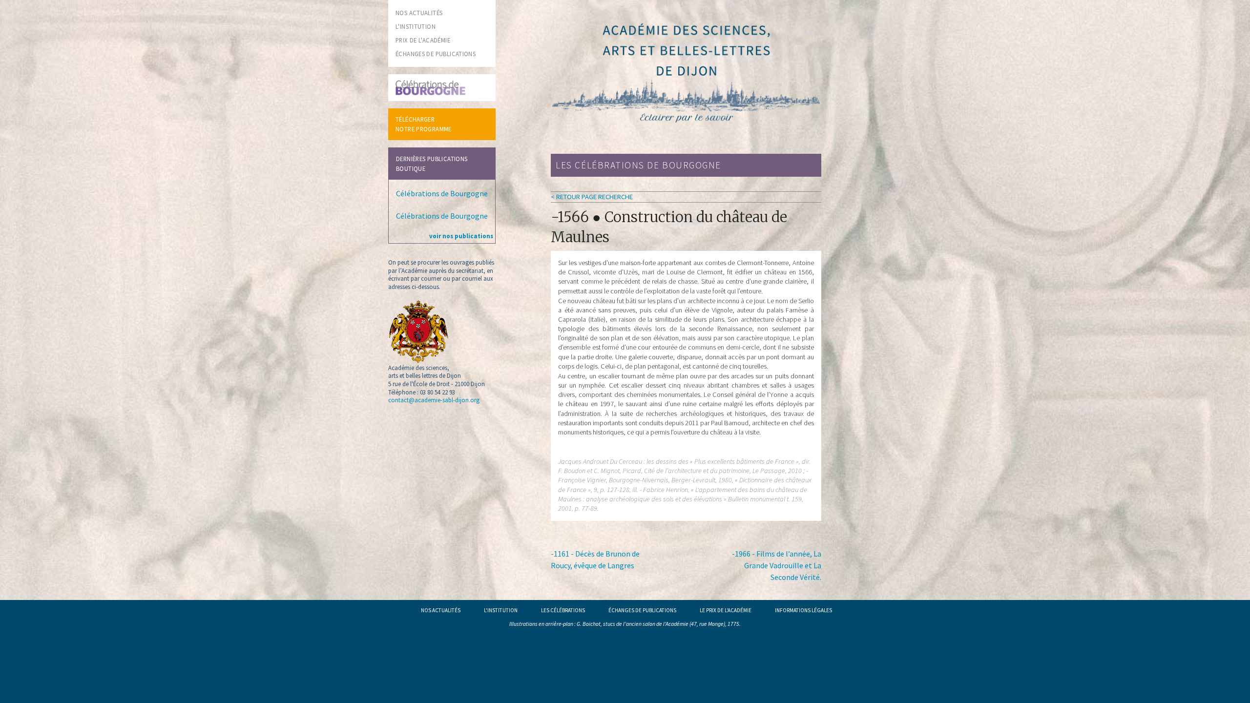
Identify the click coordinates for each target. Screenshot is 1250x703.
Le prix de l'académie (725, 610)
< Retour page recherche (592, 196)
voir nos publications (461, 236)
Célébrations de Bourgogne (442, 193)
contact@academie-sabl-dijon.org (433, 400)
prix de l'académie (423, 40)
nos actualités (419, 13)
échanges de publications (436, 54)
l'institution (416, 26)
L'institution (501, 610)
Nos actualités (440, 610)
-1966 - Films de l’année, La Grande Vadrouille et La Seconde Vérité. (776, 565)
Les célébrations (563, 610)
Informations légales (803, 610)
